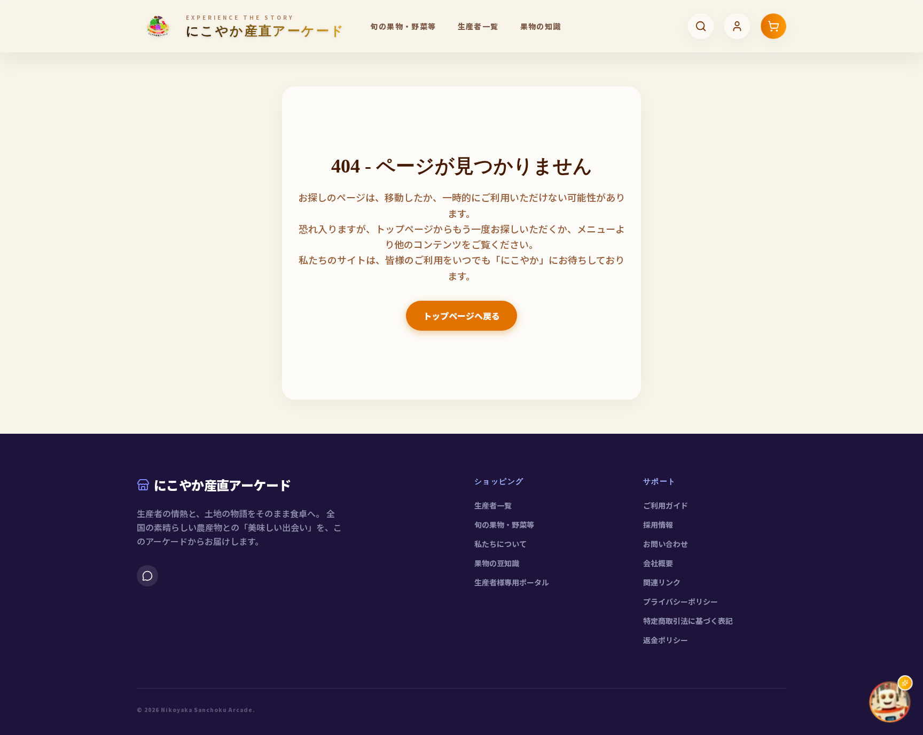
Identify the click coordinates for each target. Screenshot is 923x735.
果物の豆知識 (496, 563)
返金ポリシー (665, 640)
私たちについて (500, 543)
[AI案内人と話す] (890, 702)
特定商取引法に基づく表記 (688, 620)
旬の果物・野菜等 (403, 26)
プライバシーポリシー (680, 601)
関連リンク (661, 582)
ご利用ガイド (665, 505)
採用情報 (658, 524)
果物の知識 (540, 26)
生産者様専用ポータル (511, 582)
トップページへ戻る (461, 315)
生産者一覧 (478, 26)
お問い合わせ (665, 543)
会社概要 (658, 563)
